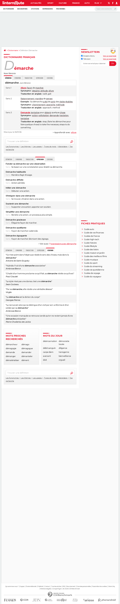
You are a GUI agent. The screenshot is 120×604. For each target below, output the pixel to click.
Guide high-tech (91, 239)
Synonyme (17, 78)
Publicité (40, 586)
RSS (64, 586)
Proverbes (60, 9)
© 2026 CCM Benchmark (71, 589)
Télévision (87, 59)
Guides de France (92, 236)
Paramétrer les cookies (99, 586)
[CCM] (24, 600)
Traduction (28, 78)
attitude (44, 91)
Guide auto (89, 229)
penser (49, 99)
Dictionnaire (8, 9)
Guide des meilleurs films (95, 256)
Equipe (22, 586)
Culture (63, 3)
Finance (76, 3)
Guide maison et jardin (94, 253)
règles (62, 102)
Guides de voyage (92, 273)
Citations (35, 9)
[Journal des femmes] (10, 600)
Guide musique (91, 260)
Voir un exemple (109, 56)
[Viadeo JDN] (75, 600)
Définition (9, 159)
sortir (53, 102)
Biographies (22, 9)
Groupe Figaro (57, 589)
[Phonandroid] (107, 600)
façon (29, 88)
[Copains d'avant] (61, 600)
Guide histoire (90, 243)
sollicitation (44, 115)
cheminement (39, 105)
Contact (47, 586)
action (35, 115)
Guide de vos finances (94, 233)
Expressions (48, 9)
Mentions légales (45, 589)
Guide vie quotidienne (94, 270)
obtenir (48, 112)
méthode (60, 105)
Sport (50, 3)
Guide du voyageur (92, 276)
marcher (39, 88)
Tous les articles (56, 586)
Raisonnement (27, 99)
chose (62, 112)
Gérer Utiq (111, 586)
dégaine (36, 91)
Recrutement (70, 586)
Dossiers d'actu (89, 56)
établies (69, 102)
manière (39, 99)
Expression (39, 78)
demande (54, 115)
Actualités (36, 3)
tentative (35, 112)
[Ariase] (88, 600)
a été (45, 102)
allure (51, 91)
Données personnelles (84, 586)
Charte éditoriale (31, 586)
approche (50, 105)
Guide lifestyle (90, 246)
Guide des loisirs (91, 249)
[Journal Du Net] (36, 600)
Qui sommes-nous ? (12, 586)
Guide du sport (91, 263)
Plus (97, 3)
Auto (87, 3)
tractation (64, 115)
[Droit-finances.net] (49, 600)
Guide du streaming (93, 266)
